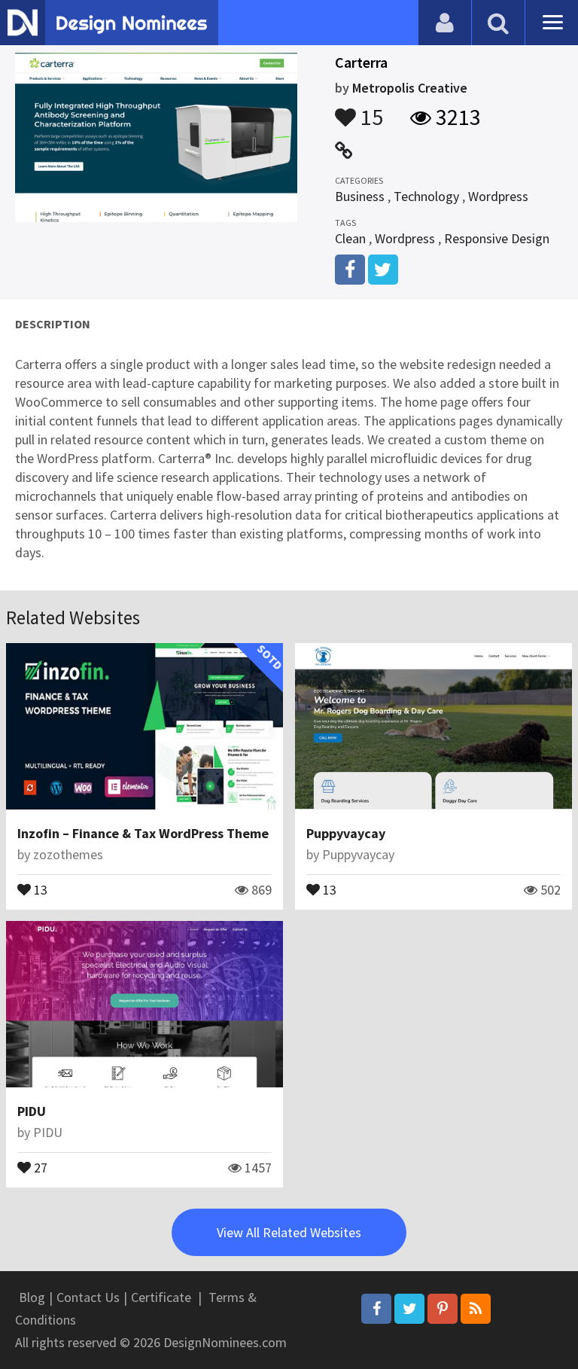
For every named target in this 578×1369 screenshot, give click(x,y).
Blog (32, 1297)
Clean (350, 238)
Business (360, 196)
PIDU (31, 1111)
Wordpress (498, 196)
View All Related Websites (289, 1232)
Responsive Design (496, 238)
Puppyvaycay (345, 833)
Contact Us (88, 1297)
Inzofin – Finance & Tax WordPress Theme (143, 833)
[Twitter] (409, 1309)
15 (369, 109)
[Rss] (476, 1309)
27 (39, 1166)
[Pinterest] (442, 1309)
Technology (426, 196)
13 (39, 888)
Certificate (161, 1297)
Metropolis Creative (409, 87)
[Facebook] (376, 1309)
